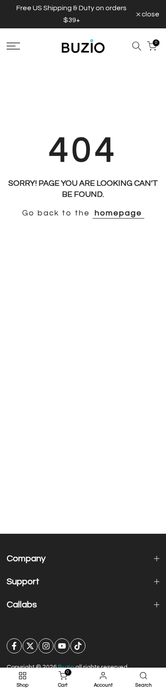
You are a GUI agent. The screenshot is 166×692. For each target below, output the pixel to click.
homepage (118, 213)
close (149, 14)
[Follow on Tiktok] (77, 645)
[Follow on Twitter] (30, 645)
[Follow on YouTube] (61, 645)
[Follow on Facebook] (14, 645)
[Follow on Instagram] (46, 645)
